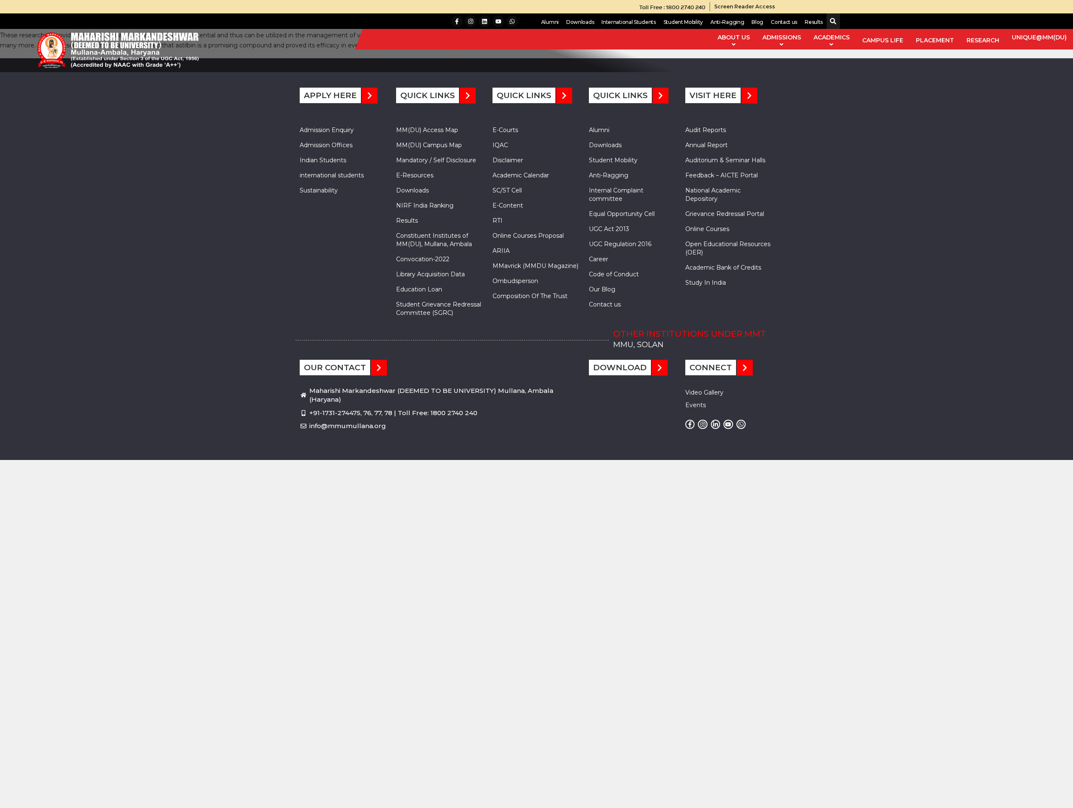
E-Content (507, 205)
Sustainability (319, 190)
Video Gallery (704, 392)
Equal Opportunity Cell (622, 214)
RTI (497, 220)
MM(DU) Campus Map (429, 145)
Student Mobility (683, 22)
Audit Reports (705, 130)
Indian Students (323, 160)
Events (695, 405)
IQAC (500, 145)
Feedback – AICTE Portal (721, 175)
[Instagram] (471, 21)
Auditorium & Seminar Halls (725, 160)
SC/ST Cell (507, 190)
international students (332, 175)
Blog (757, 22)
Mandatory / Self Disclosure (436, 160)
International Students (628, 22)
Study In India (705, 282)
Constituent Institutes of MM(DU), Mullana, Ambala (434, 240)
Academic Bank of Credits (723, 267)
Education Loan (419, 289)
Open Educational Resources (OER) (727, 248)
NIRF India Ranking (425, 205)
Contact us (784, 22)
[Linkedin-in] (715, 424)
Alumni (550, 22)
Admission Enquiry (327, 130)
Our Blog (602, 289)
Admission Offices (326, 145)
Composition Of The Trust (530, 296)
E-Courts (505, 130)
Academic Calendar (520, 175)
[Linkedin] (484, 21)
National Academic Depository (713, 195)
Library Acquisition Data (430, 274)
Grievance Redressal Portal (724, 214)
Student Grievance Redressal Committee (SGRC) (438, 309)
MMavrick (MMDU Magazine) (535, 266)
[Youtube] (498, 21)
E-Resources (414, 175)
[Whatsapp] (512, 21)
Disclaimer (507, 160)
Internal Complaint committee (616, 195)
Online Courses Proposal (528, 235)
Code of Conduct (614, 274)
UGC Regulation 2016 (620, 244)
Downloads (580, 22)
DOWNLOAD (620, 367)
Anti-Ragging (727, 22)
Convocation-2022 (422, 259)
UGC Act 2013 (609, 229)
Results (814, 22)
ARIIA (501, 251)
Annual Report (706, 145)
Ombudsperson (515, 281)
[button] (831, 21)
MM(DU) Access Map (427, 130)
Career (598, 259)
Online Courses (707, 229)
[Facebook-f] (457, 21)
